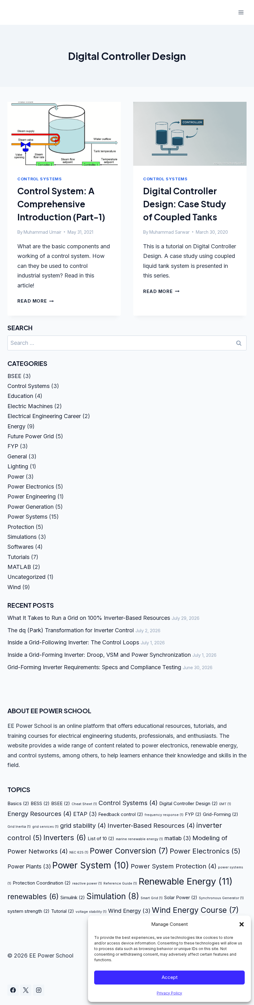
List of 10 (101, 838)
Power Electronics (30, 486)
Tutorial (62, 911)
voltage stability (91, 912)
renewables (33, 896)
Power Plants (29, 866)
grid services (45, 827)
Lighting (17, 466)
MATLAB (19, 567)
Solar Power (180, 897)
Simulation (112, 896)
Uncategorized (26, 577)
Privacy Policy (169, 993)
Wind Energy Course (195, 910)
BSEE (14, 376)
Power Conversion (129, 850)
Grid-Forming (220, 814)
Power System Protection (174, 866)
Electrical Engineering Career (44, 416)
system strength (28, 911)
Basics (18, 803)
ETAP (85, 814)
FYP (12, 446)
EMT (225, 804)
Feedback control (120, 814)
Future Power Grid (30, 436)
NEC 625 (78, 852)
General (17, 456)
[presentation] (64, 134)
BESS (40, 803)
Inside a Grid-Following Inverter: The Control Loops (73, 642)
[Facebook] (13, 990)
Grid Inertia (19, 827)
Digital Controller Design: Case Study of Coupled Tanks (184, 203)
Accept (169, 977)
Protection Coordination (42, 883)
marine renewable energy (139, 839)
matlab (177, 838)
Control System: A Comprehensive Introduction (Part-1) (61, 203)
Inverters (64, 837)
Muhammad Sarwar (169, 232)
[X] (25, 990)
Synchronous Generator (221, 898)
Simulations (22, 537)
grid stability (83, 825)
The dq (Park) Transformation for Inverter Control (70, 630)
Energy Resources (39, 814)
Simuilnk (72, 897)
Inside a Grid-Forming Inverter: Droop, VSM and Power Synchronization (99, 654)
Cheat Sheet (84, 804)
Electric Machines (30, 406)
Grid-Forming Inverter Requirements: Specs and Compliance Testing (94, 667)
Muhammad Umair (42, 232)
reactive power (87, 883)
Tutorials (18, 557)
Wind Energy (129, 911)
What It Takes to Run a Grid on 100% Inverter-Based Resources (88, 618)
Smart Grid (152, 898)
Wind (14, 587)
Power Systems (27, 516)
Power (15, 476)
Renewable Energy (185, 881)
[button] (242, 924)
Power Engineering (31, 496)
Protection (20, 527)
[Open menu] (241, 12)
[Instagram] (38, 990)
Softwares (20, 546)
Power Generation (30, 506)
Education (20, 396)
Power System (90, 865)
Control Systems (39, 179)
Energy (16, 426)
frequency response (164, 815)
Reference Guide (120, 883)
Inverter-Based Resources (151, 825)
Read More (35, 301)
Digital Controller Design (188, 803)
